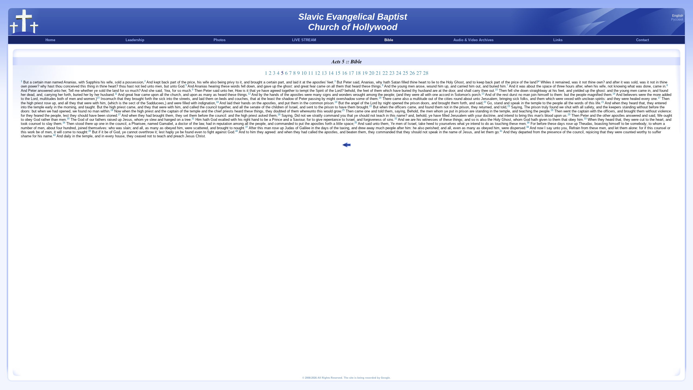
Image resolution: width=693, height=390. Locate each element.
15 (338, 72)
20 (371, 72)
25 (405, 72)
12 (317, 72)
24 (398, 72)
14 (331, 72)
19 (365, 72)
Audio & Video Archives (473, 40)
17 (351, 72)
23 (392, 72)
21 (378, 72)
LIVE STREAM (304, 40)
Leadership (135, 40)
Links (558, 40)
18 (358, 72)
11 (310, 72)
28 (426, 72)
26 (412, 72)
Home (50, 40)
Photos (219, 40)
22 (385, 72)
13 (324, 72)
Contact (642, 40)
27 (419, 72)
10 (304, 72)
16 (344, 72)
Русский (677, 19)
